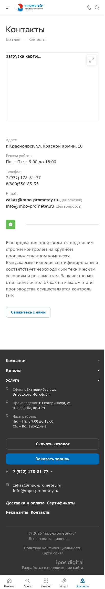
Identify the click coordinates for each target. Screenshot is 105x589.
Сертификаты (61, 503)
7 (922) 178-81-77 (23, 177)
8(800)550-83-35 (22, 184)
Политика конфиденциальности (52, 548)
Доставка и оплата (25, 503)
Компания (16, 360)
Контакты (41, 512)
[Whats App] (10, 224)
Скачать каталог (52, 444)
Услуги (12, 380)
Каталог (14, 370)
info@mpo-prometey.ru (30, 206)
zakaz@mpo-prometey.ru (32, 199)
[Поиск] (96, 7)
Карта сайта (52, 553)
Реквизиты (17, 512)
